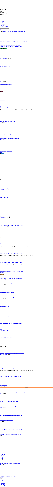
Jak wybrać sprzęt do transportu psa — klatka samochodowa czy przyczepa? (11, 323)
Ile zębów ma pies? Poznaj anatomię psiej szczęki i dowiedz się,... (10, 244)
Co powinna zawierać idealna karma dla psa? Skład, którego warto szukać (8, 121)
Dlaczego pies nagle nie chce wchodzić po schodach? (7, 57)
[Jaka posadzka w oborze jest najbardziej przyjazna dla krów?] (1, 423)
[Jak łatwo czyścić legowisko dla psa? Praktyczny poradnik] (1, 133)
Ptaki (3, 23)
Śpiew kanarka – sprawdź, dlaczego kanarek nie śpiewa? (8, 216)
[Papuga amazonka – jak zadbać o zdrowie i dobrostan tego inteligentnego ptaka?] (5, 224)
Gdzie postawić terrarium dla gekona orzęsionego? (7, 292)
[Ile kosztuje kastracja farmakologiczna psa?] (1, 83)
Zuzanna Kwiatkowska (5, 58)
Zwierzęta (1, 106)
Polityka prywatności (3, 454)
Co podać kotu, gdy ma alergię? (4, 330)
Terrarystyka (2, 21)
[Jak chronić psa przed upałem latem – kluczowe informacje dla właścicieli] (5, 269)
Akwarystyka (1, 279)
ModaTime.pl (2, 455)
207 (1, 386)
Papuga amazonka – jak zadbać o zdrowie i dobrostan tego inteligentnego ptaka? (11, 225)
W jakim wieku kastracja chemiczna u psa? (6, 80)
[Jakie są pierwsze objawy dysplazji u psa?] (5, 65)
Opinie (0, 122)
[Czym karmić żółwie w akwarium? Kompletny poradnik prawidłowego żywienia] (5, 167)
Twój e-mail (7, 13)
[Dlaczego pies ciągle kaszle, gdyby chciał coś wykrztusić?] (1, 150)
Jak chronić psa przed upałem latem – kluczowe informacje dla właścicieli (12, 271)
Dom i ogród (2, 25)
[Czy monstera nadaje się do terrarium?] (1, 300)
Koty (0, 97)
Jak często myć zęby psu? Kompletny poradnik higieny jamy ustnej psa (10, 45)
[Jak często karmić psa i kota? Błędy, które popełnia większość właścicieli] (1, 124)
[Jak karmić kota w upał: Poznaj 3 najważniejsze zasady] (3, 314)
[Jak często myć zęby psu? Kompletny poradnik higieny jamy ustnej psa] (5, 251)
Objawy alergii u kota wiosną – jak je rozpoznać (7, 107)
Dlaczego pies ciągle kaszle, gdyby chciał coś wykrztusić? (6, 151)
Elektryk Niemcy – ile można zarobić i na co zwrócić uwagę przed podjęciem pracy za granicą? (14, 31)
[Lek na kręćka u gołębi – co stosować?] (5, 233)
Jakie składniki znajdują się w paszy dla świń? (6, 420)
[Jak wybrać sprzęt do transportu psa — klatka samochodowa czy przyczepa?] (3, 321)
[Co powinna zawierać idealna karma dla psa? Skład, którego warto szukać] (1, 120)
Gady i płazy (3, 24)
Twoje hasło (7, 10)
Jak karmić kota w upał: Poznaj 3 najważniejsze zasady (7, 316)
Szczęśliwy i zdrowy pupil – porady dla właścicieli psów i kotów (9, 344)
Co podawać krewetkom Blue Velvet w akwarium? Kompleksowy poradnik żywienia (11, 46)
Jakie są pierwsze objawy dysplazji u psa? (6, 66)
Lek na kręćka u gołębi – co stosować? (5, 234)
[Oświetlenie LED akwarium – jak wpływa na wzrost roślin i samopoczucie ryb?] (5, 175)
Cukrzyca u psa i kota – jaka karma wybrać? (6, 337)
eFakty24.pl (2, 457)
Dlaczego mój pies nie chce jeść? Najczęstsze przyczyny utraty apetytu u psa (11, 415)
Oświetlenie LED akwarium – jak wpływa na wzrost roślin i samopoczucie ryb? (11, 429)
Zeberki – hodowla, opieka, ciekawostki (5, 188)
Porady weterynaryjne (5, 26)
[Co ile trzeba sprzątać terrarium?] (1, 286)
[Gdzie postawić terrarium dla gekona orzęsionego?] (1, 291)
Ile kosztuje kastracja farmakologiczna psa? (6, 84)
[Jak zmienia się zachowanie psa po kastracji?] (1, 87)
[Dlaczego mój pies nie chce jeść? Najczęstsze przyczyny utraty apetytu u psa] (5, 260)
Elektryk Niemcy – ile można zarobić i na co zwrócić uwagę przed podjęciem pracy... (12, 353)
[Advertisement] (26, 36)
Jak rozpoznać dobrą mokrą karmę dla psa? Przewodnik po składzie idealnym (11, 75)
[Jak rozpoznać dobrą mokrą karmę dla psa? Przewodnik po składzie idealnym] (5, 74)
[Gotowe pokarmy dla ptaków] (5, 196)
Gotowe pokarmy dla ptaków (4, 197)
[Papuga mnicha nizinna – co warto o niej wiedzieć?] (5, 205)
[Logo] (4, 19)
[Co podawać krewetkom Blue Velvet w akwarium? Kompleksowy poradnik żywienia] (1, 475)
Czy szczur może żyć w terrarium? (5, 306)
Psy (2, 22)
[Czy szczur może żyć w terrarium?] (1, 305)
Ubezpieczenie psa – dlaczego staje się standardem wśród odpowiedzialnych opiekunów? (9, 138)
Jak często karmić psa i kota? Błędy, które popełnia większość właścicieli (7, 125)
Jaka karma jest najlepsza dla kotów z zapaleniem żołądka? (8, 283)
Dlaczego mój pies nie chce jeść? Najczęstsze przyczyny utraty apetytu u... (12, 262)
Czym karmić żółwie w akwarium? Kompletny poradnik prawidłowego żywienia (11, 278)
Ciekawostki (1, 58)
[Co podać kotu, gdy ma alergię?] (3, 328)
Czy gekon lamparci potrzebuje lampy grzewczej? (7, 297)
